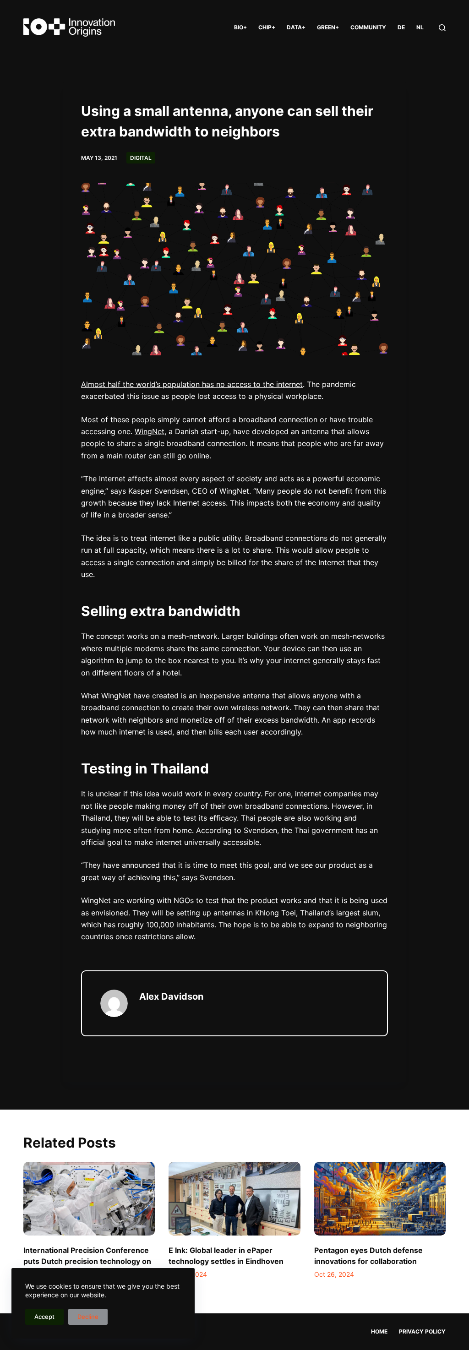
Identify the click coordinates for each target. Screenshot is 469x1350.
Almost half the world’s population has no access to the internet (192, 384)
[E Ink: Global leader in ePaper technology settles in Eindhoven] (234, 1199)
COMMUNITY (368, 27)
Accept (44, 1316)
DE (401, 27)
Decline (87, 1316)
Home (379, 1331)
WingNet (149, 431)
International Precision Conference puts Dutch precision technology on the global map (87, 1261)
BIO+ (240, 27)
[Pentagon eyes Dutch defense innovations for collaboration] (380, 1199)
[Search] (442, 27)
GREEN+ (328, 27)
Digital (141, 157)
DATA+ (296, 27)
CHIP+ (266, 27)
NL (420, 27)
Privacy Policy (422, 1331)
